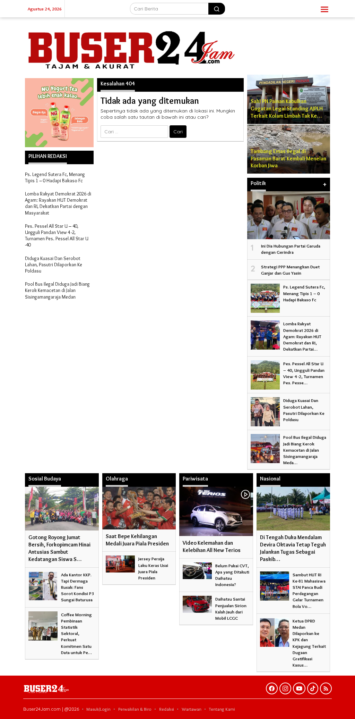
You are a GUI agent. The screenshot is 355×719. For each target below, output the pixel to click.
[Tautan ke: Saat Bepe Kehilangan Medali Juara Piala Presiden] (139, 508)
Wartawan (191, 709)
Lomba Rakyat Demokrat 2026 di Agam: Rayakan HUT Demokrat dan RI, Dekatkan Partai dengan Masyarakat (58, 203)
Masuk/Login (98, 709)
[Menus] (324, 8)
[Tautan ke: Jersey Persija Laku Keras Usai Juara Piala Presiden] (120, 562)
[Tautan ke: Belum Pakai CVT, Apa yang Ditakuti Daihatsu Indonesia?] (197, 569)
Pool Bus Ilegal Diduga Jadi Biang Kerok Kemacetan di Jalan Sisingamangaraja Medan (57, 290)
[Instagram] (285, 688)
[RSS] (326, 688)
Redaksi (166, 709)
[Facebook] (272, 688)
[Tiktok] (312, 688)
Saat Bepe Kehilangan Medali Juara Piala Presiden (137, 540)
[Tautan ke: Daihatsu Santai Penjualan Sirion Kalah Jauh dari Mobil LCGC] (197, 603)
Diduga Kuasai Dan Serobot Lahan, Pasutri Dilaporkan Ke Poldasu (53, 264)
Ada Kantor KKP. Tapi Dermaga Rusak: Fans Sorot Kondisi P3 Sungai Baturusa (77, 587)
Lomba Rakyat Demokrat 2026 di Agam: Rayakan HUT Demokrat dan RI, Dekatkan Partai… (302, 336)
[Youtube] (299, 688)
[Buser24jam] (177, 46)
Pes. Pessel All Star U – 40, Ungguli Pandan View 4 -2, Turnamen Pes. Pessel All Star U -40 (56, 235)
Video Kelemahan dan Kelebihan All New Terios (212, 546)
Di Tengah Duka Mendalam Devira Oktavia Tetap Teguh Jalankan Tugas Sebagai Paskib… (293, 548)
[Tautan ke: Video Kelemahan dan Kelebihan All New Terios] (216, 511)
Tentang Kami (222, 709)
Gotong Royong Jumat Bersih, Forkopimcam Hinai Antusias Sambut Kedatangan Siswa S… (59, 548)
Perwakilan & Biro (134, 709)
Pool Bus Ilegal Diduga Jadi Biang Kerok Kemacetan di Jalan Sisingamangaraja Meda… (304, 449)
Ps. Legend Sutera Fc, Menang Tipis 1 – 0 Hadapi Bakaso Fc (55, 177)
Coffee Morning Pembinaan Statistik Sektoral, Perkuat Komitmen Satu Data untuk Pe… (76, 633)
